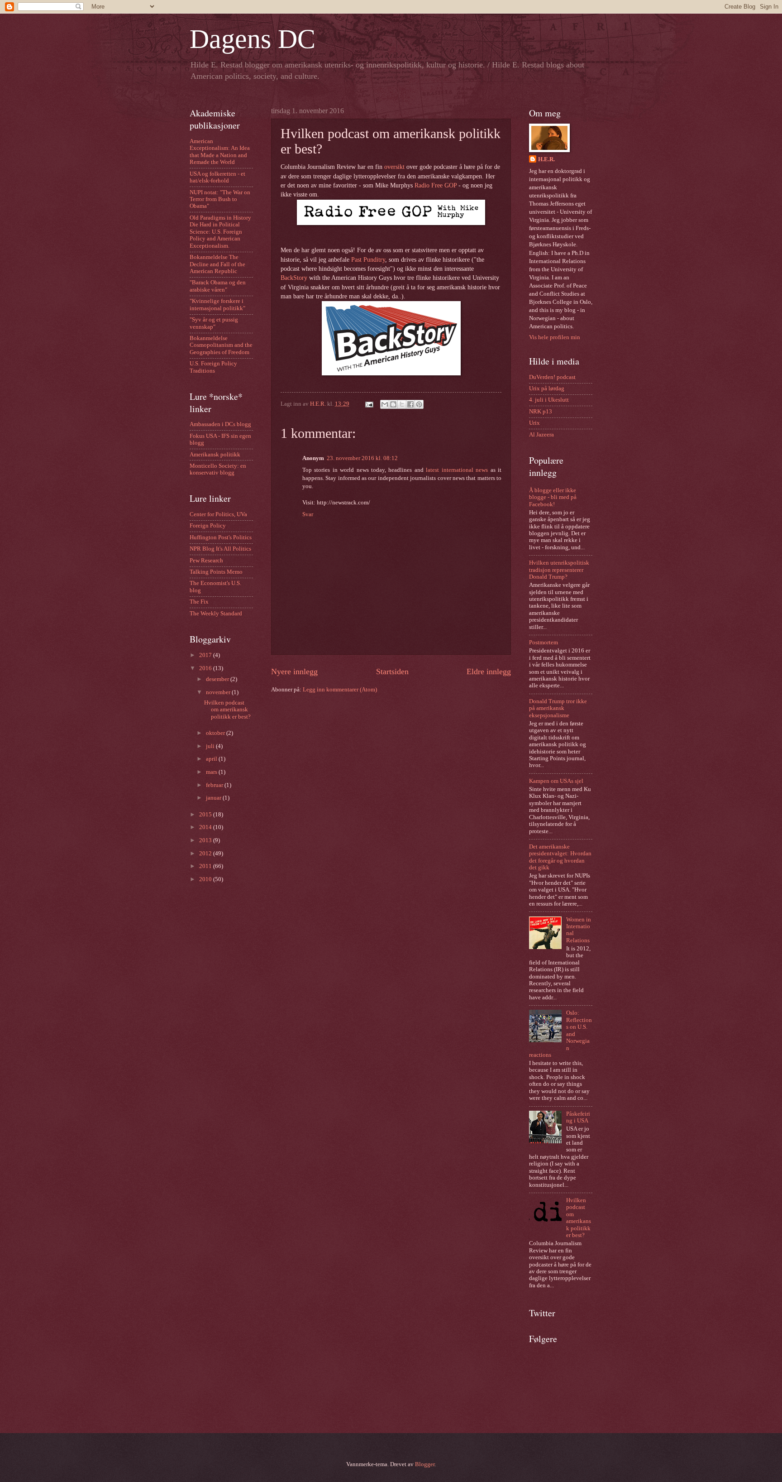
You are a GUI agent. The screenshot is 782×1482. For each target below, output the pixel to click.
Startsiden (392, 671)
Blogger (424, 1464)
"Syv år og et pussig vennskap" (214, 323)
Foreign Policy (208, 526)
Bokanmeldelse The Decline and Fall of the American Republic (217, 264)
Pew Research (206, 560)
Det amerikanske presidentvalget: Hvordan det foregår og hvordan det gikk (560, 857)
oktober (216, 733)
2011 (206, 866)
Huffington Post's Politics (221, 537)
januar (214, 798)
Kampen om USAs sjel (556, 781)
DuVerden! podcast (552, 377)
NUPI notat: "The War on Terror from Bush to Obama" (220, 199)
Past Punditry (368, 259)
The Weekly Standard (216, 613)
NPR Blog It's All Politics (220, 549)
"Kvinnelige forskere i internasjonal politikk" (217, 304)
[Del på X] (401, 404)
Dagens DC (252, 39)
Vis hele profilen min (554, 337)
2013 (206, 840)
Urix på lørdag (546, 388)
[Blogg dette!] (393, 404)
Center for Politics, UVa (218, 514)
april (212, 759)
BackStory (294, 277)
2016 (206, 668)
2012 (206, 853)
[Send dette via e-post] (384, 404)
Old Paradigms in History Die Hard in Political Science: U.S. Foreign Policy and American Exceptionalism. (220, 232)
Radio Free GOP (436, 185)
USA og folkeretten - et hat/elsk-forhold (217, 177)
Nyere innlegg (294, 671)
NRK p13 (540, 411)
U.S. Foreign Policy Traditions (213, 367)
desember (218, 679)
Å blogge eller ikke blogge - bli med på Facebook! (553, 497)
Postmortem (543, 642)
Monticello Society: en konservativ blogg (218, 469)
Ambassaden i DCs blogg (220, 424)
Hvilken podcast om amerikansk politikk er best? (227, 710)
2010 (206, 879)
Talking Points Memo (216, 572)
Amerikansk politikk (215, 454)
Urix (534, 423)
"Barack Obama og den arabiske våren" (218, 286)
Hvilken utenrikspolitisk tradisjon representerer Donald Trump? (559, 570)
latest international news (457, 470)
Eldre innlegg (489, 671)
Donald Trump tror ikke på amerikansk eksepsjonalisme (558, 708)
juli (211, 746)
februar (215, 785)
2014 (206, 827)
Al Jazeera (541, 435)
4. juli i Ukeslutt (549, 400)
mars (212, 772)
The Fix (199, 602)
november (219, 692)
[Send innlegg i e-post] (368, 404)
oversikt (394, 166)
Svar (307, 514)
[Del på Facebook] (410, 404)
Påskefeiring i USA (578, 1117)
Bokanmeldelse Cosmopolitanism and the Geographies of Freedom (221, 345)
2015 (206, 814)
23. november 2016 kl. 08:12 (362, 458)
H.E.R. (546, 159)
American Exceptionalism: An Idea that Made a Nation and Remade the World (220, 151)
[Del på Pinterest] (419, 404)
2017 (206, 655)
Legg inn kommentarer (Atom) (340, 689)
